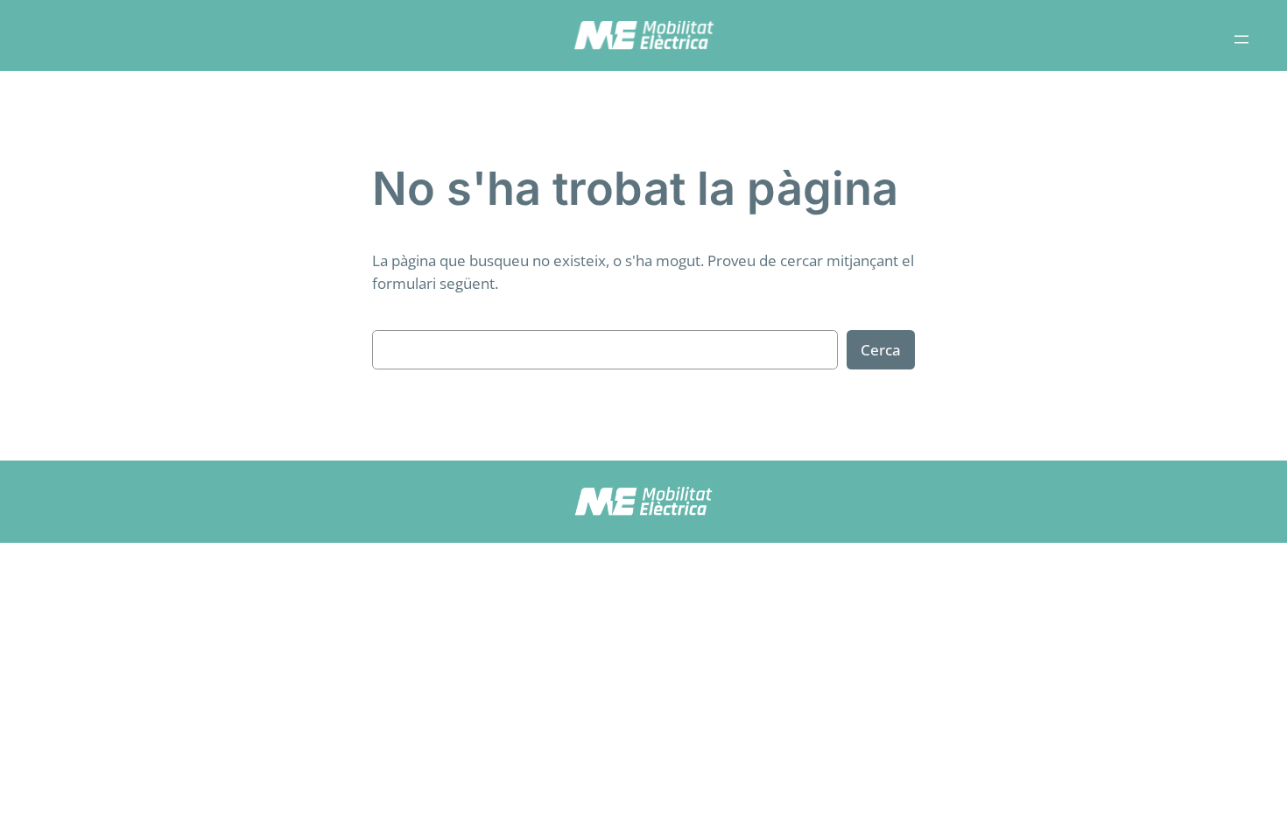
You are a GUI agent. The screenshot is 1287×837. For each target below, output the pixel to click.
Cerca (881, 350)
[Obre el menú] (1241, 39)
